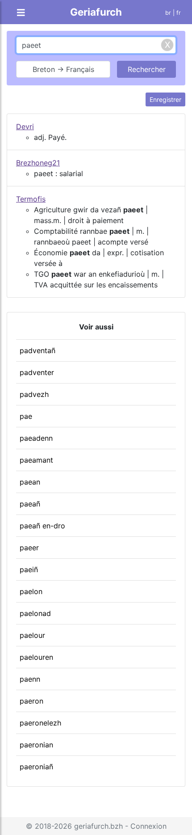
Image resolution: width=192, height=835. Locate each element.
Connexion (148, 826)
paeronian (36, 744)
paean (30, 481)
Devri (25, 126)
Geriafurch (96, 12)
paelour (32, 635)
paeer (29, 547)
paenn (30, 679)
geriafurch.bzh (98, 826)
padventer (37, 372)
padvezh (34, 394)
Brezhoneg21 (38, 162)
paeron (31, 700)
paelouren (36, 657)
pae (26, 416)
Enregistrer (165, 99)
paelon (31, 591)
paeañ (30, 503)
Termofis (31, 198)
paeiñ (29, 569)
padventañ (37, 350)
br (168, 12)
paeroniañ (36, 766)
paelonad (35, 613)
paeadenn (36, 438)
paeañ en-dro (42, 525)
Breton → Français (63, 69)
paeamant (36, 459)
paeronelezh (40, 722)
